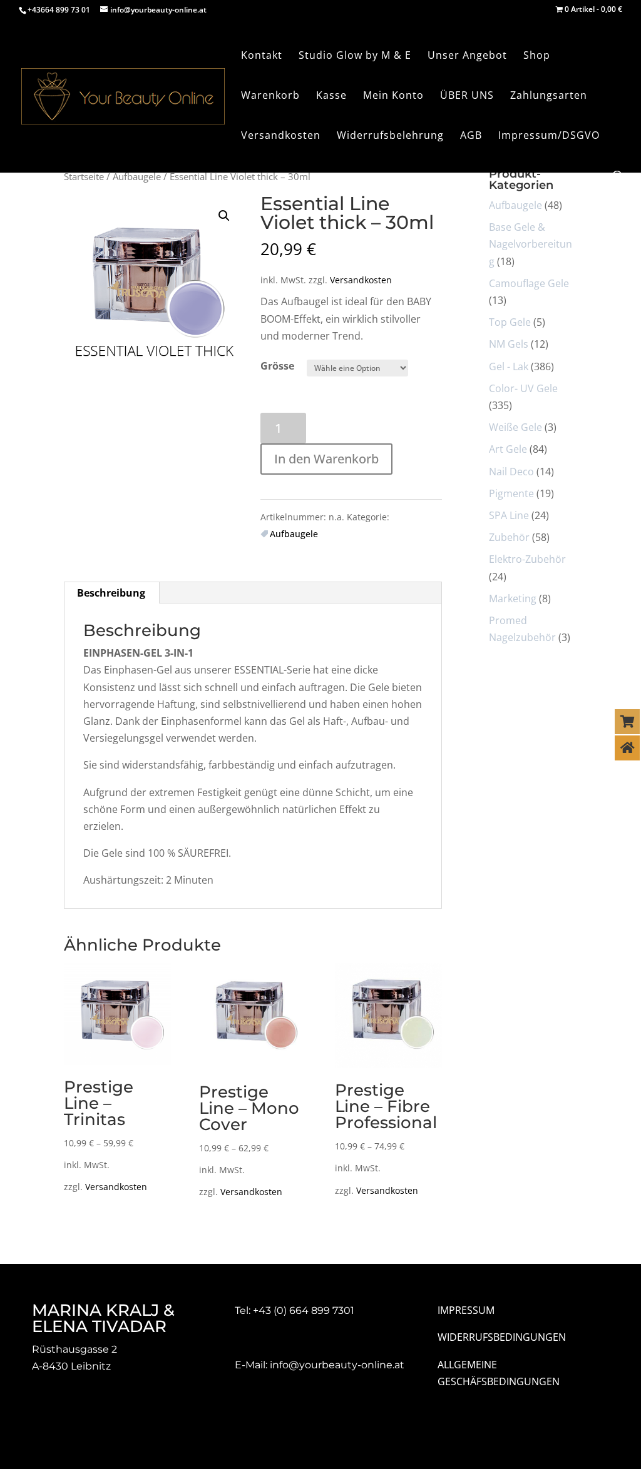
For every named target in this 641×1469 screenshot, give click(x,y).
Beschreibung (111, 593)
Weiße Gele (515, 427)
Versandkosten (361, 280)
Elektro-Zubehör (527, 559)
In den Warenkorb (326, 458)
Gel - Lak (508, 366)
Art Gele (508, 449)
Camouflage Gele (529, 283)
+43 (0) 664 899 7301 (303, 1310)
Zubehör (509, 537)
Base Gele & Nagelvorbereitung (530, 244)
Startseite (84, 176)
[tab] (111, 592)
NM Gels (508, 344)
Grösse (277, 366)
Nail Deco (511, 471)
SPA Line (509, 515)
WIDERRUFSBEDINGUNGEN (502, 1337)
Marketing (512, 598)
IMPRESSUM (466, 1310)
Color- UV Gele (523, 388)
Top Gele (510, 322)
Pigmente (511, 493)
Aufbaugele (137, 176)
